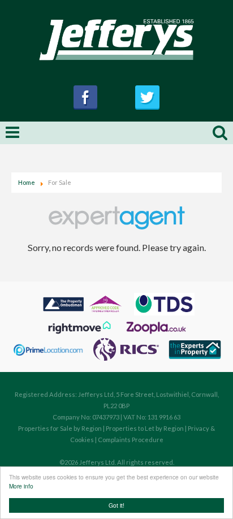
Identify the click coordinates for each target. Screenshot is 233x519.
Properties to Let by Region (145, 428)
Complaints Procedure (130, 439)
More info (21, 486)
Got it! (116, 505)
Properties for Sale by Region (60, 428)
